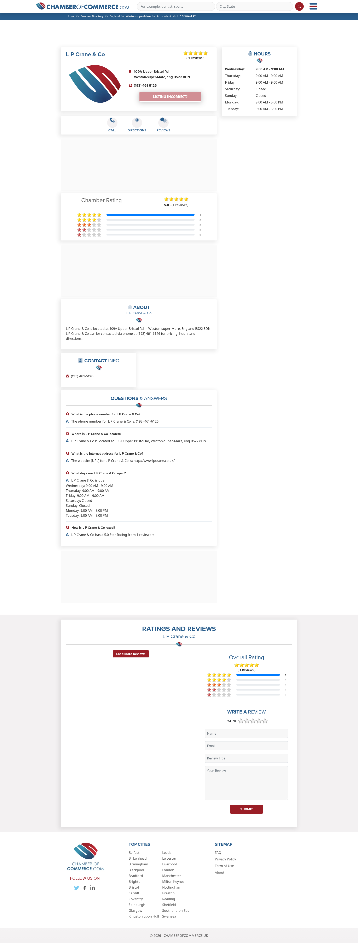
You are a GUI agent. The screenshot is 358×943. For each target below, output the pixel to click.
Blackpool (136, 870)
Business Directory (92, 16)
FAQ (218, 852)
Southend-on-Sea (175, 910)
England (115, 16)
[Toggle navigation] (313, 6)
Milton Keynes (173, 881)
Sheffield (169, 904)
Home (70, 16)
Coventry (136, 899)
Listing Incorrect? (170, 96)
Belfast (134, 852)
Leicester (169, 858)
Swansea (169, 916)
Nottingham (171, 887)
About (219, 872)
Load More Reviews (130, 653)
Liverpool (169, 864)
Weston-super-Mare (138, 16)
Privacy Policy (225, 859)
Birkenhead (138, 858)
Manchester (171, 875)
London (168, 870)
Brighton (136, 881)
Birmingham (138, 864)
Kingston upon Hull (144, 916)
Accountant (164, 16)
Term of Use (224, 866)
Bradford (136, 875)
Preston (168, 893)
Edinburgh (137, 904)
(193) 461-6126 (145, 85)
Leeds (166, 852)
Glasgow (135, 910)
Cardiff (134, 893)
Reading (168, 899)
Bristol (134, 887)
